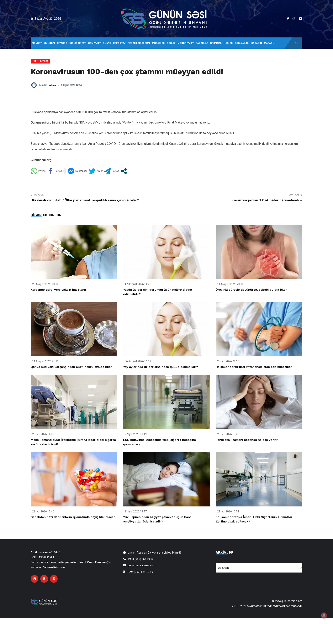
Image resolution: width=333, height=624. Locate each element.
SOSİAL (171, 43)
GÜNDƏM (49, 43)
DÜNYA (107, 43)
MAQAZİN (256, 43)
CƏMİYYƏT (94, 43)
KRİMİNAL (216, 43)
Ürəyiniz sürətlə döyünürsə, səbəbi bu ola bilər (251, 289)
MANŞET (37, 43)
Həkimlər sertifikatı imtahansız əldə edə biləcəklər (254, 367)
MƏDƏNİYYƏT (185, 43)
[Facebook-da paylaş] (54, 171)
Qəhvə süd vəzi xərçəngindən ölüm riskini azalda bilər (71, 367)
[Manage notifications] (324, 615)
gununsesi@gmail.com (142, 565)
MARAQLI (269, 43)
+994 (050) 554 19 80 (141, 558)
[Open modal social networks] (123, 171)
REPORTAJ (119, 43)
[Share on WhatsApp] (38, 171)
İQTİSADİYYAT (77, 43)
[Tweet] (96, 171)
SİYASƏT (62, 43)
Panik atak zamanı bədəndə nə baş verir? (247, 440)
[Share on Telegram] (111, 171)
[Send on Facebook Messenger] (77, 171)
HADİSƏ (228, 43)
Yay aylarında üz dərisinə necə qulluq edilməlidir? (160, 367)
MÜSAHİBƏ (158, 43)
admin (52, 85)
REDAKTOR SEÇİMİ (139, 43)
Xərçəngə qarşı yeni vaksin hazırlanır (58, 289)
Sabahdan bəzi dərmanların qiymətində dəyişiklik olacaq (73, 517)
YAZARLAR (202, 43)
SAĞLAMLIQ (242, 43)
